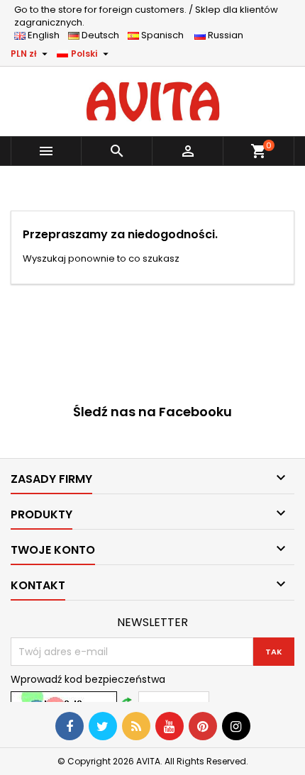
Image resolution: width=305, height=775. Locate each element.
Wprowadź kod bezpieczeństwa (88, 679)
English (47, 35)
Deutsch (102, 35)
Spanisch (165, 35)
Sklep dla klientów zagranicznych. (146, 16)
